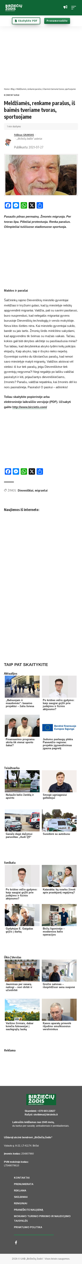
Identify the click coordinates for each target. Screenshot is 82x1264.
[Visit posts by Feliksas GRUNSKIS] (8, 142)
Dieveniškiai (25, 490)
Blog (13, 89)
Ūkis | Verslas (12, 957)
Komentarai (12, 95)
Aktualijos (10, 673)
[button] (74, 7)
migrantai (41, 490)
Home (6, 89)
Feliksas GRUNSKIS (24, 134)
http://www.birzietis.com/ (29, 407)
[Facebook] (16, 1243)
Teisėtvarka (12, 768)
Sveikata (10, 862)
